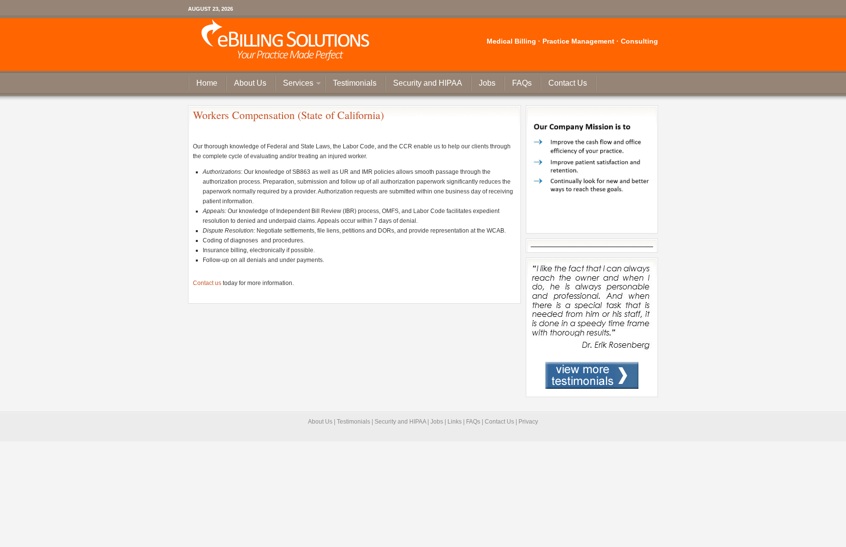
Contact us (208, 283)
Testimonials (354, 83)
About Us (250, 83)
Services (294, 84)
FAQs (522, 83)
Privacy (528, 421)
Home (206, 83)
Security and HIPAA (427, 83)
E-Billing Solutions (284, 44)
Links (454, 421)
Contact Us (567, 83)
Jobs (487, 83)
